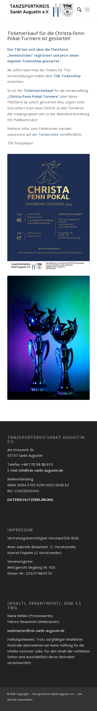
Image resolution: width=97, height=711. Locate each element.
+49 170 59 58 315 (37, 464)
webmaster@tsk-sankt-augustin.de (36, 630)
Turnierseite (49, 134)
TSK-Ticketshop (67, 75)
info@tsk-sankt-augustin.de (41, 470)
